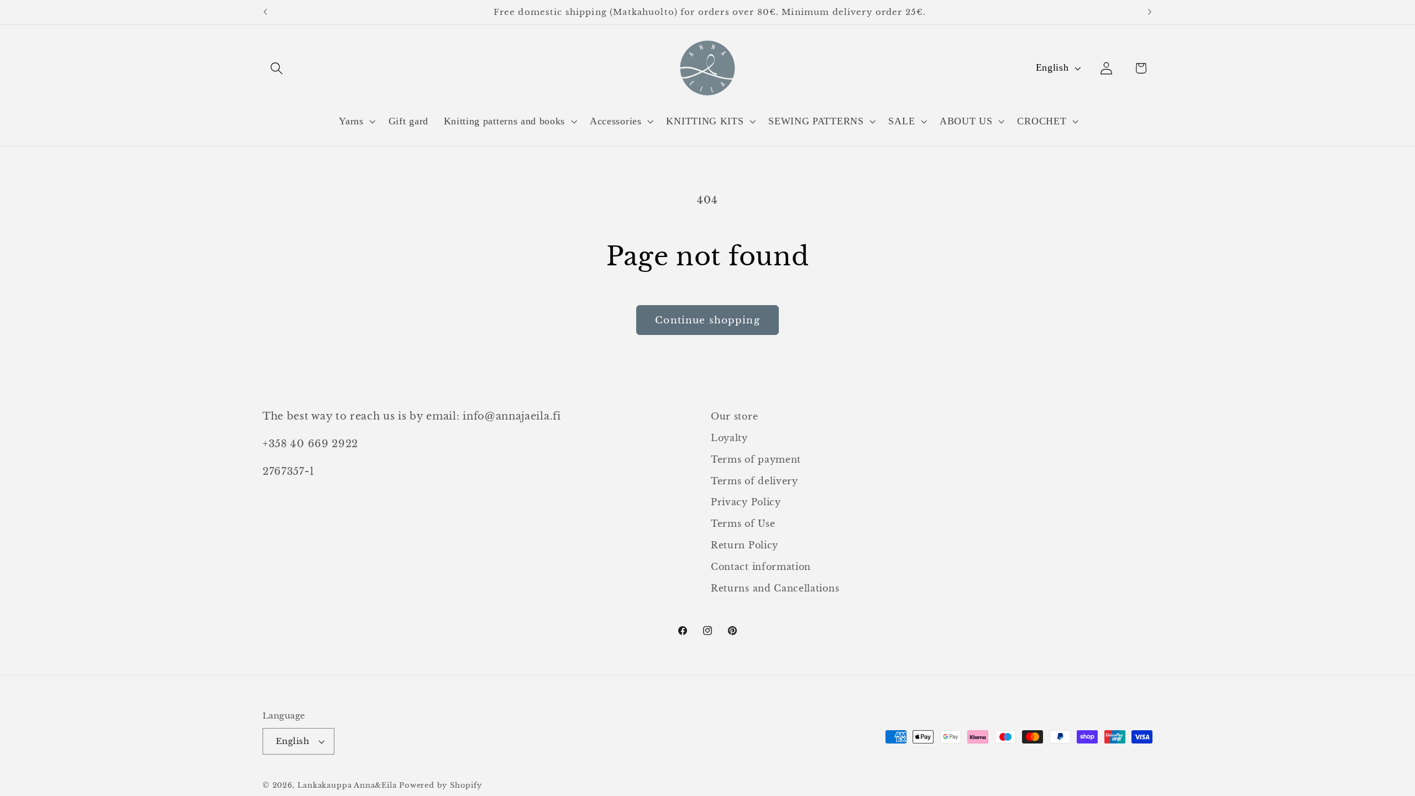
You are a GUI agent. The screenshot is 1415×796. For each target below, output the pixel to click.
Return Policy (744, 545)
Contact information (761, 566)
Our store (734, 416)
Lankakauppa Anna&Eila (346, 785)
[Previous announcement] (265, 12)
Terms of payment (756, 459)
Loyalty (729, 437)
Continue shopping (707, 320)
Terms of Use (743, 523)
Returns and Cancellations (775, 588)
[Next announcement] (1150, 12)
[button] (277, 68)
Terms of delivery (754, 480)
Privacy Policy (746, 501)
